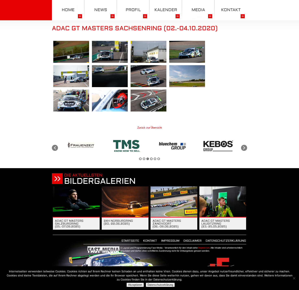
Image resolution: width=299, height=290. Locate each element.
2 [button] (144, 159)
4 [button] (151, 159)
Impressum (170, 241)
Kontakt (150, 241)
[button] (55, 148)
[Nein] (294, 278)
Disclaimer (192, 241)
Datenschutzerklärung (226, 241)
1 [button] (140, 159)
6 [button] (158, 159)
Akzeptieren (135, 284)
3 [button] (147, 159)
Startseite (130, 241)
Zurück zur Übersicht (149, 127)
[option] (81, 146)
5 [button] (155, 159)
